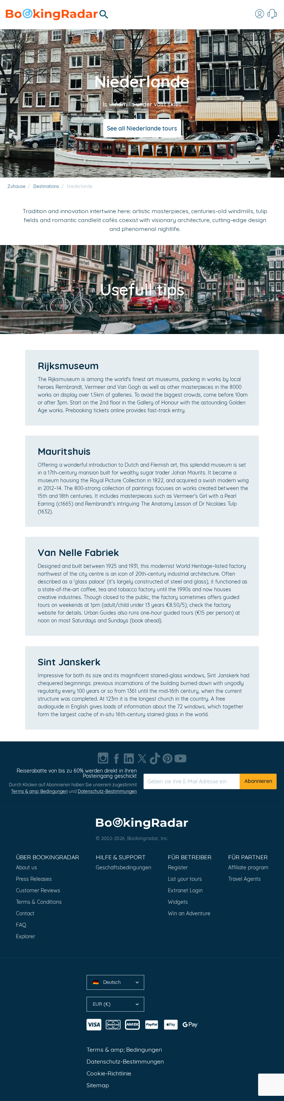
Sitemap (98, 1085)
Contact (25, 913)
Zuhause (16, 186)
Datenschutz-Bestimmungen (107, 791)
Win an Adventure (189, 913)
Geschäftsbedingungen (123, 867)
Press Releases (34, 879)
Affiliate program (248, 867)
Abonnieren (258, 781)
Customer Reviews (38, 890)
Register (178, 867)
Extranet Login (185, 890)
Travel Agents (244, 879)
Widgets (178, 902)
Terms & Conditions (39, 902)
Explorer (25, 936)
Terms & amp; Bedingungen (39, 791)
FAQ (21, 925)
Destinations (46, 186)
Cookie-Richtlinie (109, 1073)
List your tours (185, 879)
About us (26, 867)
